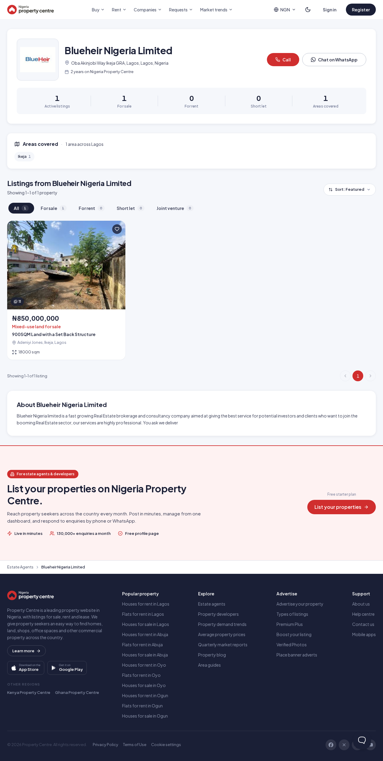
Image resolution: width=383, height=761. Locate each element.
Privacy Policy (105, 744)
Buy (95, 9)
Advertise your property (299, 603)
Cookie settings (166, 744)
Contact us (363, 624)
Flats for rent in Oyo (141, 675)
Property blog (212, 654)
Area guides (209, 665)
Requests (178, 9)
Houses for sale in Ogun (145, 715)
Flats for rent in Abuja (142, 644)
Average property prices (221, 634)
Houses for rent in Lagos (145, 603)
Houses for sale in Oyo (144, 685)
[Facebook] (331, 744)
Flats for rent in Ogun (142, 705)
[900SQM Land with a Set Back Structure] (66, 290)
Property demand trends (222, 624)
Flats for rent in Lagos (143, 614)
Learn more (23, 650)
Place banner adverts (296, 654)
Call (286, 59)
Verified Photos (291, 644)
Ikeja (24, 156)
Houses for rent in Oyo (144, 665)
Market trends (213, 9)
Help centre (363, 614)
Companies (145, 9)
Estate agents (211, 603)
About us (361, 603)
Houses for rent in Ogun (145, 695)
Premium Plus (289, 624)
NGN (285, 9)
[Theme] (308, 9)
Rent (116, 9)
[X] (344, 744)
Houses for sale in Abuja (145, 654)
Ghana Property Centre (77, 692)
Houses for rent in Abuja (145, 634)
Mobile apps (364, 634)
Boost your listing (293, 634)
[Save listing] (117, 229)
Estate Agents (20, 567)
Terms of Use (134, 744)
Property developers (218, 614)
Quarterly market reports (222, 644)
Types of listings (292, 614)
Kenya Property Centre (28, 692)
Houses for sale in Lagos (145, 624)
